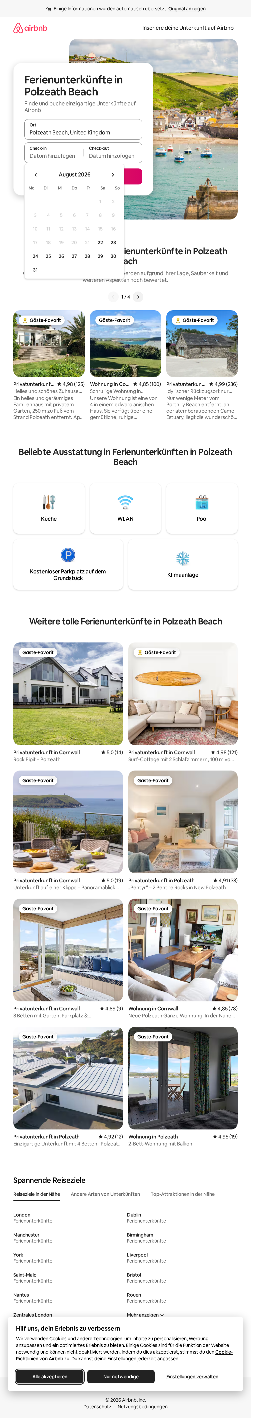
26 (61, 256)
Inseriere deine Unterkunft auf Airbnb (188, 27)
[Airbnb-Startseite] (30, 27)
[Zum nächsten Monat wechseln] (113, 175)
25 (48, 256)
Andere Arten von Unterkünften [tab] (105, 1194)
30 (113, 256)
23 (113, 243)
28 (87, 256)
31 (35, 270)
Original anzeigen (187, 9)
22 (100, 243)
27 (74, 256)
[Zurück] (113, 297)
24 (35, 256)
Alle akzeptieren (49, 1377)
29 (100, 256)
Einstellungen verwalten (192, 1377)
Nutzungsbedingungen (143, 1407)
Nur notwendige (121, 1377)
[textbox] (54, 156)
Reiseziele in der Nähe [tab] (36, 1194)
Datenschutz (97, 1407)
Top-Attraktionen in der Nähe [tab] (183, 1194)
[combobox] (83, 132)
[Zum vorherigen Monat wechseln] (36, 175)
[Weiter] (138, 297)
